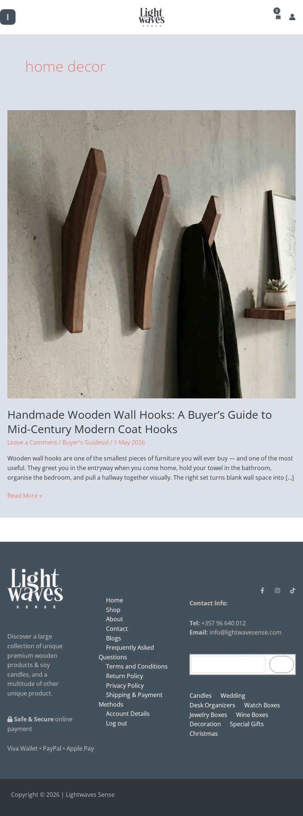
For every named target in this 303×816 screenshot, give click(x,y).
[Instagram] (277, 591)
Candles (201, 695)
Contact (117, 629)
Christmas (204, 734)
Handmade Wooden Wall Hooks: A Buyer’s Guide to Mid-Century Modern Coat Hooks (139, 421)
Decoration (205, 724)
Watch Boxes (262, 705)
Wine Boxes (252, 715)
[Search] (281, 664)
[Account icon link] (292, 17)
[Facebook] (262, 591)
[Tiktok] (293, 591)
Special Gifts (247, 724)
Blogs (113, 638)
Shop (113, 610)
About (114, 619)
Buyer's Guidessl (85, 442)
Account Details (128, 714)
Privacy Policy (125, 685)
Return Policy (124, 676)
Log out (116, 723)
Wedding (233, 695)
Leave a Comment (32, 442)
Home (114, 600)
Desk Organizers (212, 705)
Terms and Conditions (137, 666)
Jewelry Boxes (208, 715)
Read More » (24, 495)
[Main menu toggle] (8, 17)
